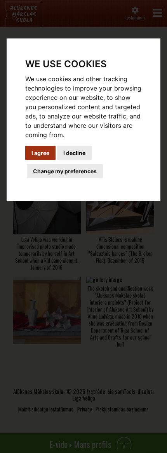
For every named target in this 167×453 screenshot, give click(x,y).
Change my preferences (65, 171)
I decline (74, 153)
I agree (40, 153)
